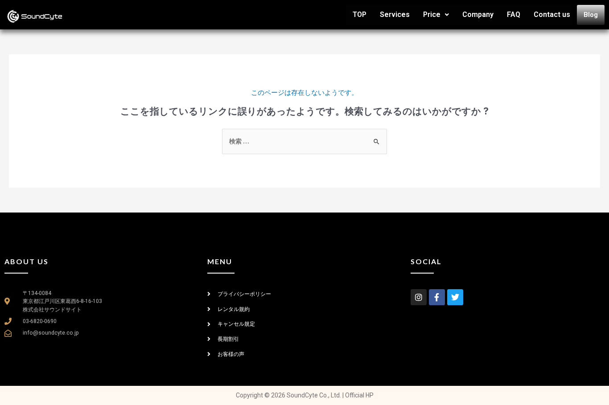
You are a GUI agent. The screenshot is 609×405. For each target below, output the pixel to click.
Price (431, 14)
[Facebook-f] (437, 297)
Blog (591, 15)
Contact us (552, 14)
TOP (359, 14)
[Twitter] (455, 297)
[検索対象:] (304, 141)
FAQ (513, 14)
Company (478, 14)
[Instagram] (419, 297)
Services (395, 14)
